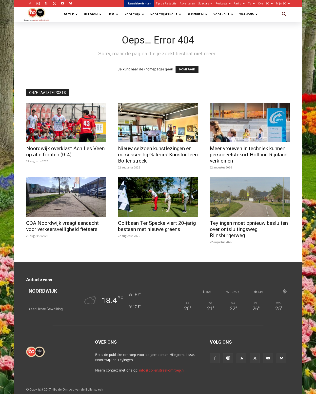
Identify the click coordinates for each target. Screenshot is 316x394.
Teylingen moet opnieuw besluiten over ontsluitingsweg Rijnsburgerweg (249, 229)
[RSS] (46, 3)
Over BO (263, 3)
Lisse (111, 14)
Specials (203, 3)
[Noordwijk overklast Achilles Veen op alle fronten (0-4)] (66, 122)
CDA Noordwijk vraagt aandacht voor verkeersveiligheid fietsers (62, 226)
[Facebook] (30, 3)
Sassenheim (195, 14)
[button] (284, 14)
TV (249, 3)
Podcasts (221, 3)
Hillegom (91, 14)
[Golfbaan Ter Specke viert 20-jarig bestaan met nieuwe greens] (158, 197)
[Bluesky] (70, 3)
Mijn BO (281, 3)
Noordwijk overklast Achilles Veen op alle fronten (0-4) (65, 151)
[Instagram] (38, 3)
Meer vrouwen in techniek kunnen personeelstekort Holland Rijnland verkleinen (249, 154)
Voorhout (221, 14)
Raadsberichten (139, 3)
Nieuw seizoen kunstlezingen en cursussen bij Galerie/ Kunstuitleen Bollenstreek (158, 154)
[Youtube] (62, 3)
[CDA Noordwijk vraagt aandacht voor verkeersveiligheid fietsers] (66, 197)
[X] (54, 3)
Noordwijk (132, 14)
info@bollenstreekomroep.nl (161, 370)
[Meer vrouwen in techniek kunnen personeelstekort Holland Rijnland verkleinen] (250, 122)
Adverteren (187, 3)
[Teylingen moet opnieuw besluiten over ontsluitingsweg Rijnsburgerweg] (250, 197)
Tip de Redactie (166, 3)
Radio (237, 3)
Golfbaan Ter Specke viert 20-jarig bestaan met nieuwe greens (157, 226)
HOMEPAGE (187, 69)
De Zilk (69, 14)
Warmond (246, 14)
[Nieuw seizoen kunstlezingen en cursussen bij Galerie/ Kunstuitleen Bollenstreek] (158, 122)
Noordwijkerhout (163, 14)
